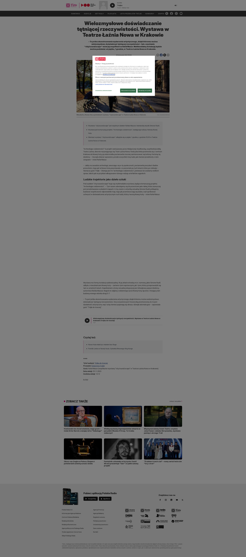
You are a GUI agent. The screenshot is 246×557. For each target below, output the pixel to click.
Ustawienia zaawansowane (103, 90)
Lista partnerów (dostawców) (103, 84)
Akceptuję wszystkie (145, 90)
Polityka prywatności (109, 74)
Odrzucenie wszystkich (128, 90)
